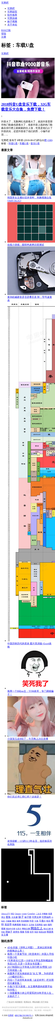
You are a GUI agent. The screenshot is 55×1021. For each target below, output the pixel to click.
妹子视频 (12, 21)
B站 (12, 914)
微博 (18, 921)
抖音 (31, 921)
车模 (27, 932)
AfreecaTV (5, 914)
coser (24, 913)
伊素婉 (45, 914)
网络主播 (26, 929)
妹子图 (27, 917)
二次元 (38, 914)
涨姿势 (8, 924)
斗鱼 (36, 921)
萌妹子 (9, 932)
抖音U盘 (13, 143)
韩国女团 (42, 932)
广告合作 (10, 1002)
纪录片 (18, 929)
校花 (48, 921)
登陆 (3, 33)
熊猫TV (25, 925)
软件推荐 (12, 15)
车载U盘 (24, 143)
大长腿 (14, 917)
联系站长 (27, 1002)
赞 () (48, 140)
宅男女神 (36, 917)
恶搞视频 (25, 921)
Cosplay (31, 913)
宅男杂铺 (12, 18)
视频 (22, 932)
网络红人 (37, 928)
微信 (14, 921)
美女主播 (47, 929)
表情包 (16, 932)
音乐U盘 (35, 143)
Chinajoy (18, 914)
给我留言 (19, 1002)
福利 (45, 925)
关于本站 (44, 1002)
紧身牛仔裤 (10, 929)
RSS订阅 (6, 30)
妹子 (21, 917)
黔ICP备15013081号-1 (24, 1015)
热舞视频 (16, 924)
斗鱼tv (42, 920)
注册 (3, 37)
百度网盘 (39, 924)
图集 (8, 917)
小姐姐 (8, 921)
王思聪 (31, 925)
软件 (32, 932)
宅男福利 (46, 917)
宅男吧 (5, 2)
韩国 (36, 932)
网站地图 (36, 1002)
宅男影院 (12, 11)
